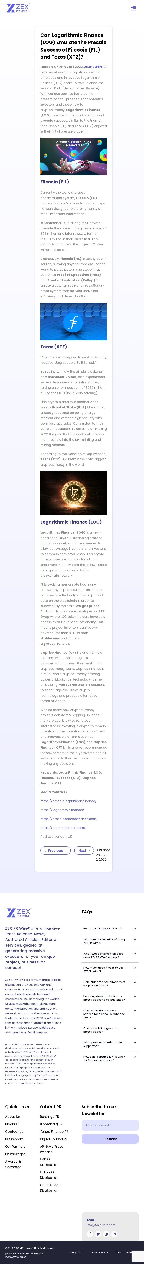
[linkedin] (114, 1234)
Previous (55, 850)
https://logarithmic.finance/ (62, 810)
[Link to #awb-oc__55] (133, 8)
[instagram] (106, 1234)
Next (82, 850)
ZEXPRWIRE (93, 67)
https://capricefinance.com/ (63, 828)
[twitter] (98, 1234)
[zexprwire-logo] (18, 4)
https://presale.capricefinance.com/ (69, 819)
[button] (110, 928)
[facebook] (90, 1234)
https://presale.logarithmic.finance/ (68, 801)
